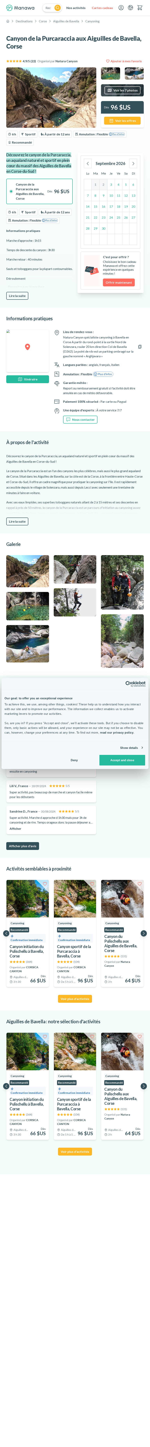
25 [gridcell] (118, 217)
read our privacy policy (117, 732)
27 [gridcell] (133, 217)
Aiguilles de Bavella (66, 21)
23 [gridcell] (103, 217)
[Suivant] (133, 163)
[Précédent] (88, 163)
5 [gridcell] (126, 184)
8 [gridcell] (95, 195)
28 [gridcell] (87, 228)
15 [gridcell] (95, 206)
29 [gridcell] (95, 228)
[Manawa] (20, 8)
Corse (43, 21)
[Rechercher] (57, 8)
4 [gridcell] (118, 184)
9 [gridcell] (103, 195)
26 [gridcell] (126, 217)
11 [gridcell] (118, 195)
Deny (74, 760)
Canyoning (92, 21)
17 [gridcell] (111, 206)
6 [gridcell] (133, 184)
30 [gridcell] (103, 228)
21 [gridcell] (87, 217)
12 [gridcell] (126, 195)
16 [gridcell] (103, 206)
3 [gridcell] (111, 184)
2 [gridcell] (103, 184)
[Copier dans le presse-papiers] (140, 347)
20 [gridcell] (133, 206)
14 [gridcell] (87, 206)
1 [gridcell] (95, 184)
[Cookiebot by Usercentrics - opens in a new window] (128, 684)
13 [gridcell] (133, 195)
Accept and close (122, 760)
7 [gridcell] (88, 195)
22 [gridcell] (95, 217)
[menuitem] (76, 8)
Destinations (24, 21)
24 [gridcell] (111, 217)
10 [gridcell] (111, 195)
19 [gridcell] (126, 206)
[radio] (39, 191)
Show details (129, 747)
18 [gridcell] (118, 206)
